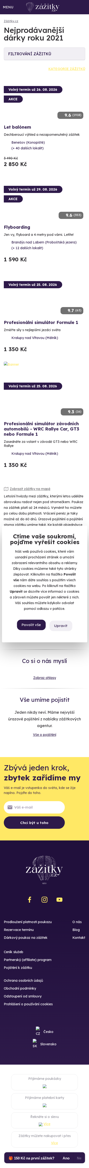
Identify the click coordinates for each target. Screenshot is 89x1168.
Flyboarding (17, 227)
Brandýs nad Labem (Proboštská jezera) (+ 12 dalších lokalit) (44, 245)
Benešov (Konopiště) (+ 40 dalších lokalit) (28, 145)
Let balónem (17, 127)
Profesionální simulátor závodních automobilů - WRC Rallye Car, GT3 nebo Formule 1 (41, 429)
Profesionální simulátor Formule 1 (41, 322)
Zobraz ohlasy (44, 678)
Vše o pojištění (44, 735)
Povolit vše (31, 625)
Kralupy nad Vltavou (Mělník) (34, 338)
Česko (48, 1032)
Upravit (60, 625)
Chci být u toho (34, 822)
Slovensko (48, 1044)
